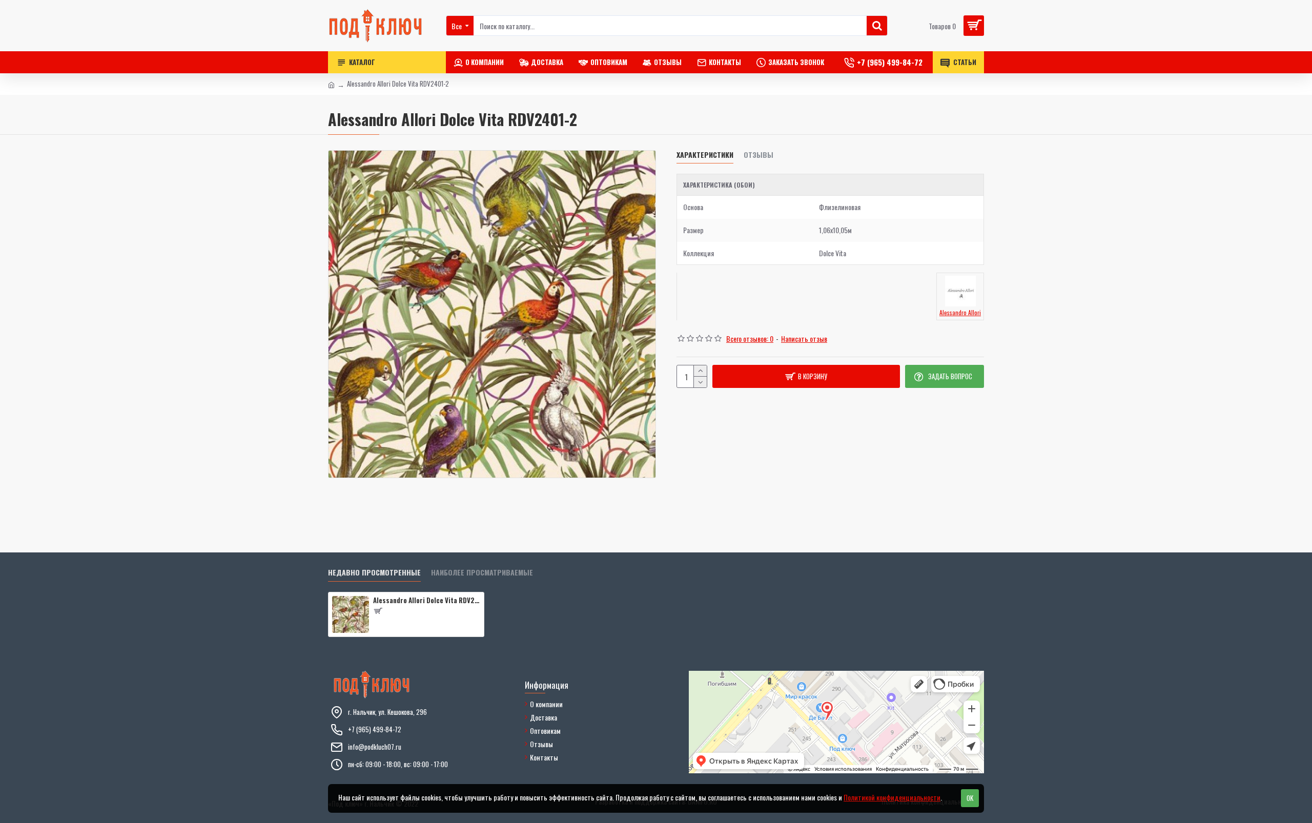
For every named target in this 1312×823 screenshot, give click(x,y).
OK (970, 798)
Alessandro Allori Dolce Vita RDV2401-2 (426, 600)
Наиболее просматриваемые (482, 573)
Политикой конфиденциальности (892, 797)
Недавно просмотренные (374, 573)
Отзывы (758, 155)
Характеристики (704, 155)
